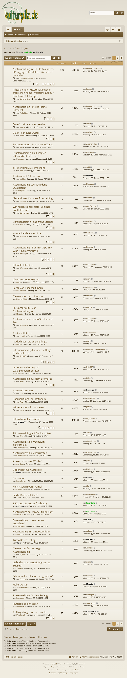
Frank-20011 (91, 398)
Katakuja (23, 254)
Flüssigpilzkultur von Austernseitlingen (24, 309)
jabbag (89, 89)
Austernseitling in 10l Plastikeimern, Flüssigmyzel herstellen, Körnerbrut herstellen (33, 72)
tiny (21, 147)
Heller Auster (20, 584)
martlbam (20, 464)
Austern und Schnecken (26, 176)
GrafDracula (91, 206)
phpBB (54, 664)
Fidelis (89, 478)
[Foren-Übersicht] (20, 12)
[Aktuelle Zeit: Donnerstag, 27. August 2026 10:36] (120, 41)
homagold (20, 598)
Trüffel (18, 568)
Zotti (18, 498)
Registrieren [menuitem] (119, 30)
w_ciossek (90, 418)
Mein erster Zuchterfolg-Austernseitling (27, 550)
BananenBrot (25, 99)
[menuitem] (107, 29)
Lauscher (90, 390)
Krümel (19, 489)
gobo (88, 461)
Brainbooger (91, 333)
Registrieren (35, 35)
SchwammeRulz (22, 587)
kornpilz (23, 201)
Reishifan (20, 526)
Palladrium (24, 113)
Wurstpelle (24, 236)
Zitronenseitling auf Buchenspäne (32, 433)
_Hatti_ (22, 336)
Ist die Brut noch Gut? (25, 495)
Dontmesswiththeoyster (95, 349)
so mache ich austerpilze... (28, 233)
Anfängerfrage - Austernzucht (29, 612)
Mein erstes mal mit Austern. (29, 296)
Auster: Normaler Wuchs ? (27, 461)
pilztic (22, 410)
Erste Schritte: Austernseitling (29, 124)
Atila (21, 394)
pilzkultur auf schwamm (26, 419)
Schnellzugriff (9, 30)
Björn (22, 382)
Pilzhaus (89, 469)
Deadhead (20, 615)
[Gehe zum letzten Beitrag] (101, 68)
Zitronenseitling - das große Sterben (33, 221)
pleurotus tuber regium (26, 279)
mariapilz (89, 132)
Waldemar (20, 606)
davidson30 (38, 52)
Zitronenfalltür (91, 144)
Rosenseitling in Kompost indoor (31, 531)
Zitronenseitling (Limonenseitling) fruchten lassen (32, 351)
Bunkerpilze (24, 213)
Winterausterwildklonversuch (29, 407)
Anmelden (21, 35)
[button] (121, 58)
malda (22, 179)
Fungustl (23, 579)
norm (18, 282)
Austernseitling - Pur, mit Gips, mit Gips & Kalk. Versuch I (32, 249)
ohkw (88, 124)
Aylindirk (23, 555)
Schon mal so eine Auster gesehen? (33, 576)
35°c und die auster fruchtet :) (30, 503)
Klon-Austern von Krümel (27, 486)
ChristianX (90, 233)
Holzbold (19, 314)
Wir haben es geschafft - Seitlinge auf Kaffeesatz (31, 208)
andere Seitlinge (16, 48)
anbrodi (19, 534)
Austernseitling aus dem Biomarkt (32, 378)
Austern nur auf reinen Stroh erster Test (33, 320)
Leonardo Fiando (26, 78)
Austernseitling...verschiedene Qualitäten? (30, 186)
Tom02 (22, 136)
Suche (10, 35)
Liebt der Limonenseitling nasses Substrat (31, 564)
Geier (18, 472)
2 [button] (117, 57)
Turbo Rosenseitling (24, 540)
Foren (19, 29)
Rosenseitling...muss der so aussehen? (28, 522)
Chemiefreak (21, 448)
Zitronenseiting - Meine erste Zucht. (33, 144)
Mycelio (19, 52)
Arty (52, 667)
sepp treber (91, 603)
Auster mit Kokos (22, 333)
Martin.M (19, 515)
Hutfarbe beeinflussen (25, 603)
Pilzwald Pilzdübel (23, 265)
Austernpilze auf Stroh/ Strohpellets (33, 511)
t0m (87, 486)
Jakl (21, 171)
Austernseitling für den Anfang (30, 595)
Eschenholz (19, 478)
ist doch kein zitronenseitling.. (30, 341)
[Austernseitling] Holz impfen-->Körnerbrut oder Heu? (30, 154)
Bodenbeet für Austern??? (27, 469)
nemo (88, 562)
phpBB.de (75, 670)
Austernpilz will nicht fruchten (30, 452)
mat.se (22, 127)
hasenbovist (21, 481)
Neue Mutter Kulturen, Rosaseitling (33, 198)
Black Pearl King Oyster (26, 132)
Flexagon (20, 159)
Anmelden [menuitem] (114, 30)
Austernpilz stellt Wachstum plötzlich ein (29, 443)
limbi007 (23, 356)
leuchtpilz (28, 52)
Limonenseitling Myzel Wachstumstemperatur (26, 369)
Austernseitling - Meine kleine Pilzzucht (30, 108)
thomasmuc (91, 494)
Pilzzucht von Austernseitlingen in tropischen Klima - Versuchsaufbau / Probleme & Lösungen (33, 93)
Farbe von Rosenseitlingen (28, 287)
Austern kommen (23, 390)
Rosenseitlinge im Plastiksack (29, 398)
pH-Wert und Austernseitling (29, 167)
